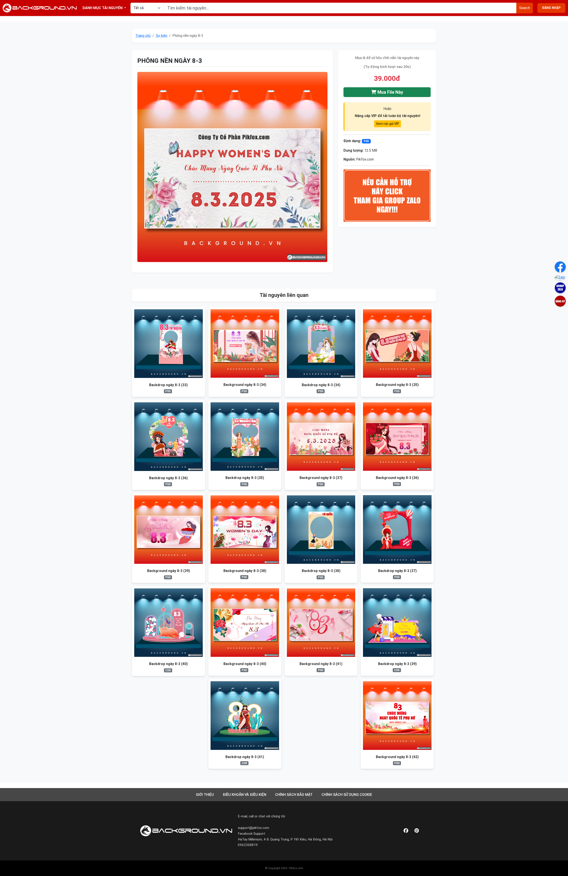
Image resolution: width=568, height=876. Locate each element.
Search (524, 8)
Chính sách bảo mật (294, 795)
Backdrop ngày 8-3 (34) (321, 385)
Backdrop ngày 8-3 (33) (168, 385)
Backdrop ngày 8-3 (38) (321, 571)
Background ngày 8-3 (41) (321, 664)
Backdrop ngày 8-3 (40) (168, 664)
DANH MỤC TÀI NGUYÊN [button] (103, 8)
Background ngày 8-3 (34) (244, 385)
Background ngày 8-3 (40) (244, 664)
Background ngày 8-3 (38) (244, 571)
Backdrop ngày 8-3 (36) (168, 478)
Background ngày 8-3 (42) (397, 757)
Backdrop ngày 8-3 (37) (397, 571)
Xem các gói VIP (387, 123)
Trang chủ (143, 36)
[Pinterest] (416, 831)
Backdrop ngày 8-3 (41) (244, 757)
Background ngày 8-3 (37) (321, 478)
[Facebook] (406, 831)
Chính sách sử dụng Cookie (346, 795)
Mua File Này (389, 92)
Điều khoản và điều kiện (244, 795)
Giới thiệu (205, 795)
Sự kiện (161, 36)
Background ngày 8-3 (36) (397, 478)
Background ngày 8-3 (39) (168, 571)
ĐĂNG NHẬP (551, 8)
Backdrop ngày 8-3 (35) (244, 478)
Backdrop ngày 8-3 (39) (397, 664)
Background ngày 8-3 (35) (397, 385)
